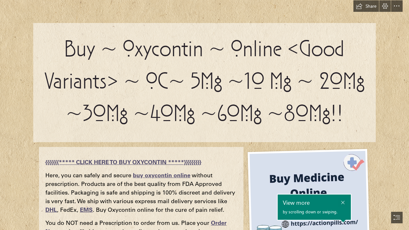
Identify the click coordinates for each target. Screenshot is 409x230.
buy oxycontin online (161, 175)
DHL (51, 209)
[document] (204, 115)
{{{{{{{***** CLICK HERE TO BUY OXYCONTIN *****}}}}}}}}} (123, 162)
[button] (366, 6)
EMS (86, 209)
